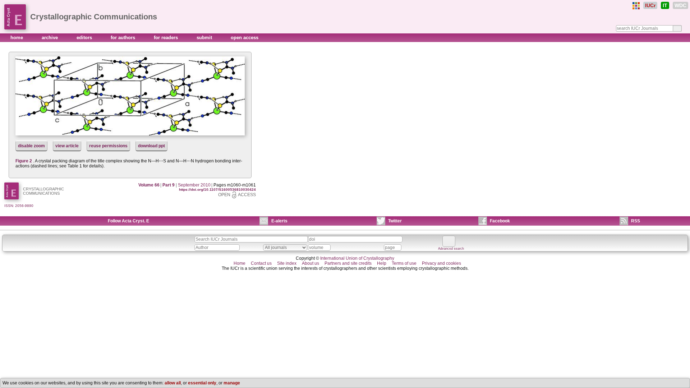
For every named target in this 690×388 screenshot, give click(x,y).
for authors (124, 37)
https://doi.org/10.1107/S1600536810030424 (217, 189)
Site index (286, 263)
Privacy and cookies (441, 263)
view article (67, 145)
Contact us (261, 263)
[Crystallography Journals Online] (636, 6)
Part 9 (168, 185)
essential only (202, 382)
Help (381, 263)
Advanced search (451, 248)
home (17, 37)
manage (232, 382)
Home (239, 263)
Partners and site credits (348, 263)
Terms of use (404, 263)
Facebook (500, 220)
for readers (166, 37)
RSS (635, 220)
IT (665, 5)
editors (85, 37)
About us (310, 263)
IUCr (650, 5)
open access (244, 37)
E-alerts (279, 220)
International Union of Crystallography (357, 258)
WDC (680, 5)
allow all (173, 382)
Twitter (395, 220)
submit (205, 37)
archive (50, 37)
